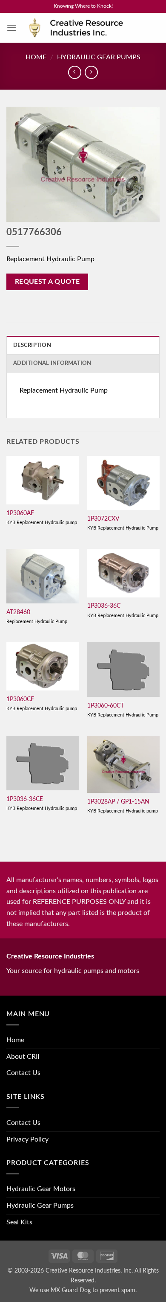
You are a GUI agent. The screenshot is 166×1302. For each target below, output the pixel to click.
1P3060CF (20, 699)
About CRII (22, 1056)
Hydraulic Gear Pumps (98, 57)
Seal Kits (19, 1222)
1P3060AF (20, 513)
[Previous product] (91, 72)
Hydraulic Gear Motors (40, 1188)
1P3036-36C (103, 606)
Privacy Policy (27, 1139)
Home (36, 57)
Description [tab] (32, 345)
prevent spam (117, 1290)
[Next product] (74, 72)
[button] (11, 27)
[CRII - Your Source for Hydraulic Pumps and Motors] (88, 28)
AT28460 (18, 612)
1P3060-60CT (105, 706)
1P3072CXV (103, 519)
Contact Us (23, 1072)
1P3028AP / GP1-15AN (118, 802)
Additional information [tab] (52, 363)
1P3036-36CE (24, 799)
